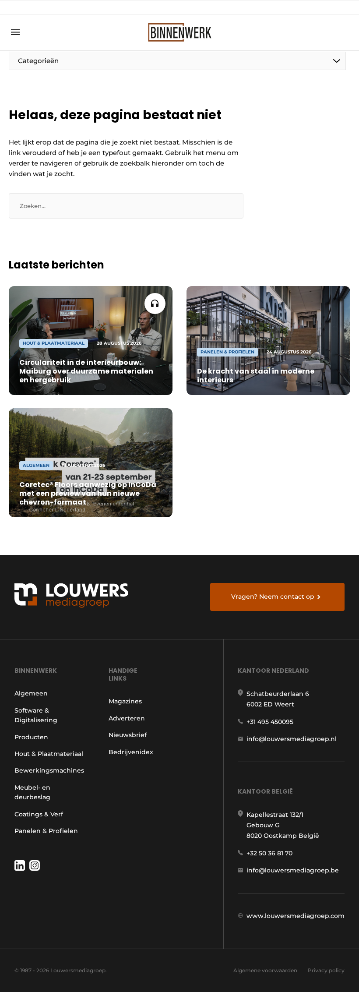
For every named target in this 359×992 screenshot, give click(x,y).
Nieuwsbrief (128, 735)
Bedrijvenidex (131, 752)
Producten (31, 737)
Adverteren (127, 718)
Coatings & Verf (38, 814)
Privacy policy (326, 970)
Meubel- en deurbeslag (32, 792)
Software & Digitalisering (35, 715)
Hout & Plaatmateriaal (48, 754)
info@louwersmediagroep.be (292, 870)
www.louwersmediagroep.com (295, 916)
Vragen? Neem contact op (272, 596)
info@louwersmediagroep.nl (291, 739)
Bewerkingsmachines (49, 770)
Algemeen (31, 693)
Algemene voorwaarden (265, 970)
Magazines (125, 701)
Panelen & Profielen (46, 831)
